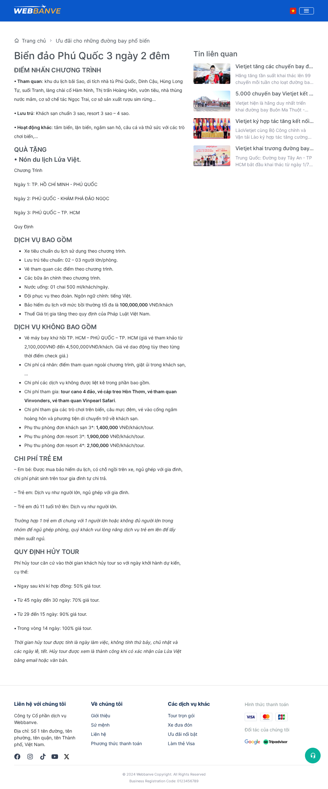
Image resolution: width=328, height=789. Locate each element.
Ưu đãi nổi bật (182, 734)
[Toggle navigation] (306, 10)
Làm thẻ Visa (181, 743)
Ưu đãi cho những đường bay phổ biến (103, 40)
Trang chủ (34, 40)
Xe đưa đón (180, 725)
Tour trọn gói (181, 715)
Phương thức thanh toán (116, 743)
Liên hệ (98, 734)
